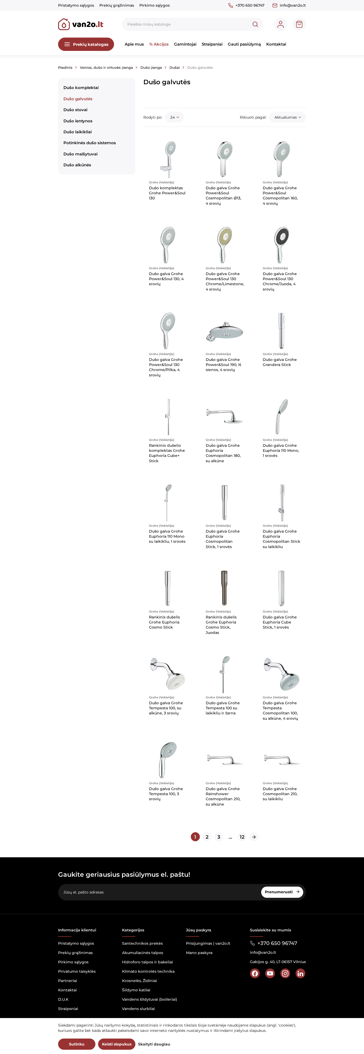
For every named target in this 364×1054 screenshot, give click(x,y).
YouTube (270, 973)
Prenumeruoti (279, 892)
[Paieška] (255, 24)
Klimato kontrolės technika (148, 971)
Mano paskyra (199, 952)
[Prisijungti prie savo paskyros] (280, 24)
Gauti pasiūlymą (244, 44)
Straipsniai (212, 44)
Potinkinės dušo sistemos (89, 142)
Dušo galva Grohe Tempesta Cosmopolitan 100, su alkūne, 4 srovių (280, 711)
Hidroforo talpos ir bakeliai (147, 962)
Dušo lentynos (77, 120)
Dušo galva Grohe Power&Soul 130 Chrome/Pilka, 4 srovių (166, 367)
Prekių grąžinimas (116, 5)
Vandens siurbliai (138, 1008)
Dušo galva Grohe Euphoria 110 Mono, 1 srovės (281, 450)
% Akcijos (159, 44)
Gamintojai (185, 44)
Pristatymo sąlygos (76, 5)
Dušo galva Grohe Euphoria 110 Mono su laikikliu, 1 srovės (167, 536)
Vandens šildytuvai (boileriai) (149, 999)
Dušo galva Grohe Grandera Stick (280, 362)
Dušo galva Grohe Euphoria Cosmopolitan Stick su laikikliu (281, 539)
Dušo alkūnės (77, 164)
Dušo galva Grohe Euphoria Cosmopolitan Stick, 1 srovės (223, 539)
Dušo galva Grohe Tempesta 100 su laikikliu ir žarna (223, 708)
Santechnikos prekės (142, 943)
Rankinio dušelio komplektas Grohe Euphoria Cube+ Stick (167, 453)
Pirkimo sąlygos (154, 5)
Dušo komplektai (81, 87)
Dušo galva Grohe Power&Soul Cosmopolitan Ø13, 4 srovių (223, 196)
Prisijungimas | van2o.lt (208, 943)
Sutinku (76, 1044)
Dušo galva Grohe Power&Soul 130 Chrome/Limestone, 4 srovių (225, 281)
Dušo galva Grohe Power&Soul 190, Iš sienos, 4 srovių (223, 364)
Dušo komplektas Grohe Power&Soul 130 (167, 193)
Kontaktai (276, 44)
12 (242, 837)
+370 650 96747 (250, 5)
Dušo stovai (75, 109)
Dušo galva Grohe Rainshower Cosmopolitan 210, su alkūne (223, 796)
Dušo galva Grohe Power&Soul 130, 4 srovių (166, 279)
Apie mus (134, 44)
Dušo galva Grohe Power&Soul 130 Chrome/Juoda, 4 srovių (280, 281)
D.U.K (63, 999)
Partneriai (67, 980)
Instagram (285, 973)
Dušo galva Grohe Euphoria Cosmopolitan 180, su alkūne (223, 453)
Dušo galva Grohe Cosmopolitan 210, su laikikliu (280, 794)
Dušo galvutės (77, 98)
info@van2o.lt (293, 5)
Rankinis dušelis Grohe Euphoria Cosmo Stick (164, 622)
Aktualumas (285, 117)
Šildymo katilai (136, 990)
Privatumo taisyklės (77, 971)
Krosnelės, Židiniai (139, 980)
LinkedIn (300, 973)
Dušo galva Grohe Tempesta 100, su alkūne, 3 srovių (166, 708)
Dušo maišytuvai (80, 153)
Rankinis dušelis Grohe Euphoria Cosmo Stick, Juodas (221, 625)
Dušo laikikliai (77, 131)
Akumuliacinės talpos (142, 952)
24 (172, 117)
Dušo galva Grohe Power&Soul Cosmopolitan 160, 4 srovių (280, 196)
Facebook (255, 973)
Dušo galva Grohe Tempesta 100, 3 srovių (166, 794)
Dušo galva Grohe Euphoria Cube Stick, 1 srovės (280, 622)
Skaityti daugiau (154, 1044)
